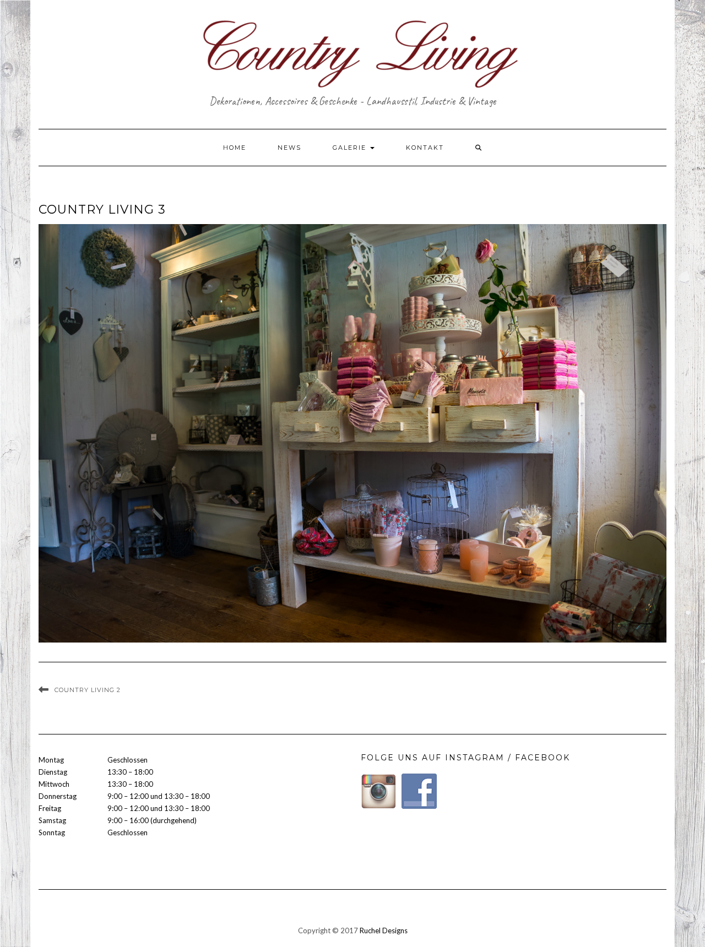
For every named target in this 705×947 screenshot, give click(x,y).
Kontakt (425, 147)
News (289, 147)
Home (234, 147)
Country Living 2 (88, 690)
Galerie (351, 147)
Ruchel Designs (384, 930)
